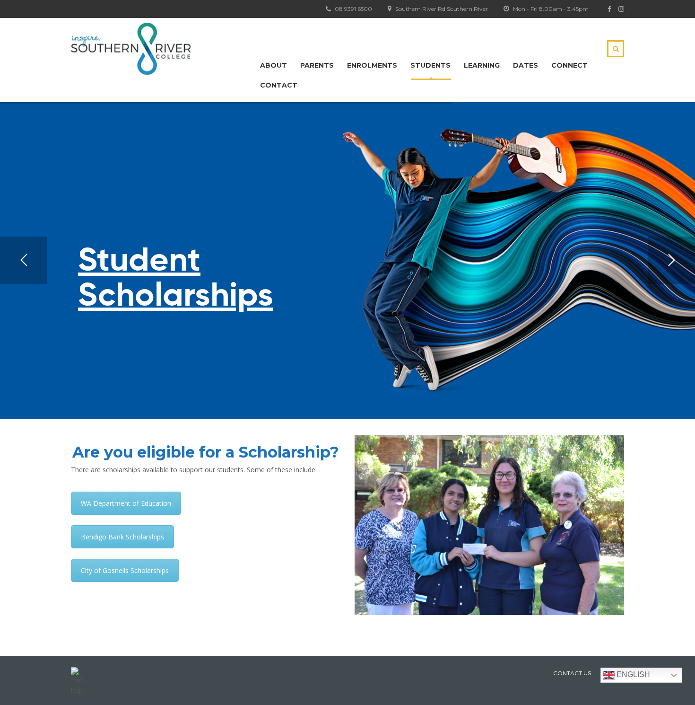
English (632, 674)
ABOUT (273, 65)
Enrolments (372, 65)
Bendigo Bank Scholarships (122, 536)
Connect (569, 65)
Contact (278, 85)
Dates (525, 65)
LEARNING (482, 65)
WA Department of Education (126, 503)
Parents (317, 65)
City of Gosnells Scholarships (125, 570)
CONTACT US (572, 673)
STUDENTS (430, 65)
